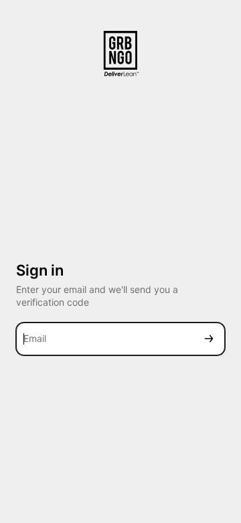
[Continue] (208, 339)
